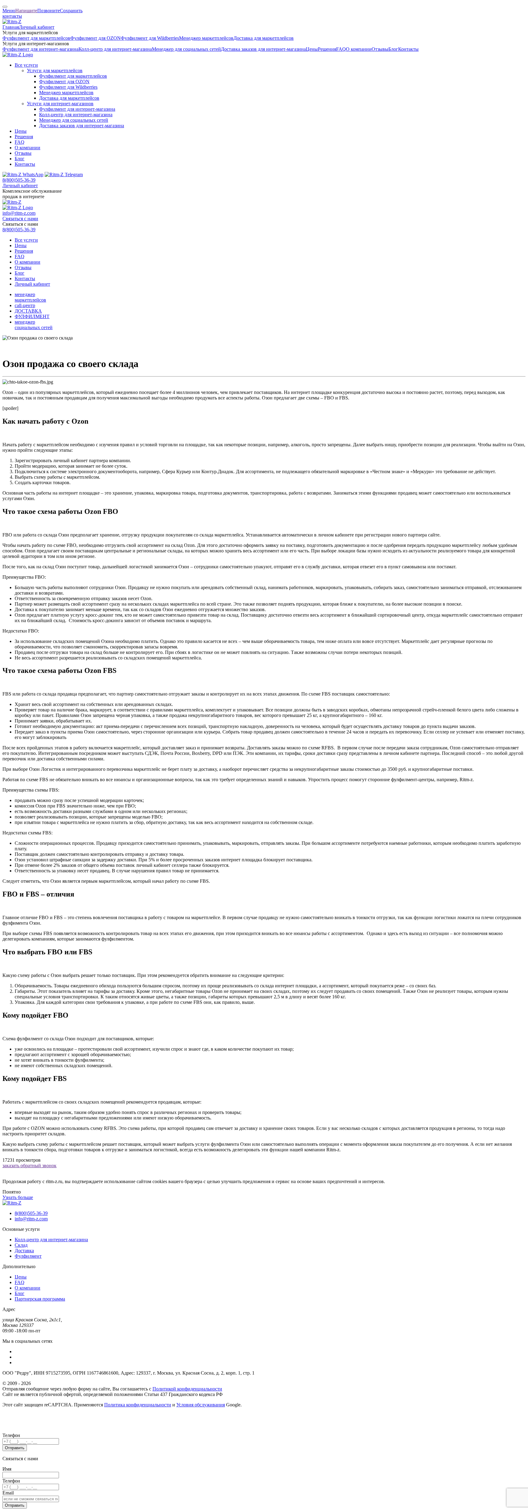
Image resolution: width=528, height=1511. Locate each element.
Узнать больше (17, 1197)
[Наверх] (4, 7)
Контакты (408, 49)
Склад (21, 1245)
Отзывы (380, 49)
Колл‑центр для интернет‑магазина (115, 49)
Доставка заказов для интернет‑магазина (263, 49)
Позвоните (48, 10)
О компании (359, 49)
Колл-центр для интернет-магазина (51, 1239)
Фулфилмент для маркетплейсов (36, 38)
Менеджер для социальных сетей (186, 49)
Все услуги (26, 65)
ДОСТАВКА (28, 311)
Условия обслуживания (200, 1404)
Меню (8, 10)
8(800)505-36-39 (18, 180)
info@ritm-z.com (18, 213)
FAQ (341, 49)
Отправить (14, 1448)
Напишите (26, 10)
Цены (312, 49)
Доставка (24, 1250)
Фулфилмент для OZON (95, 38)
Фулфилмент (28, 1256)
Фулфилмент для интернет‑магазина (40, 49)
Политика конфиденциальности (137, 1404)
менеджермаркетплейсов (30, 297)
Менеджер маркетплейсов (206, 38)
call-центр (25, 305)
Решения (327, 49)
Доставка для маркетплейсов (263, 38)
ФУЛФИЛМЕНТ (32, 316)
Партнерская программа (40, 1298)
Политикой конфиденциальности (187, 1388)
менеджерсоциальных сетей (34, 324)
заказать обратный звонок (29, 1165)
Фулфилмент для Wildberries (150, 38)
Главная (10, 27)
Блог (393, 49)
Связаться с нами (20, 218)
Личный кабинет (36, 27)
